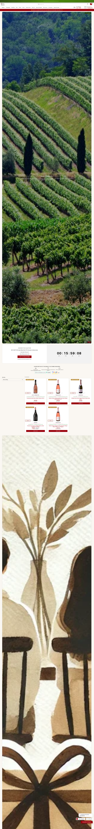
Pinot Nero (33, 396)
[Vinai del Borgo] (3, 4)
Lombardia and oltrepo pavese (63, 396)
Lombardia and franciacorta (40, 396)
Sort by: (3, 377)
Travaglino (58, 422)
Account (88, 4)
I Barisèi (35, 422)
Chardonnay (29, 396)
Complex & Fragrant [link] (30, 379)
